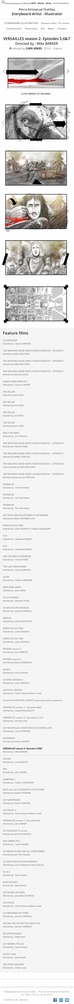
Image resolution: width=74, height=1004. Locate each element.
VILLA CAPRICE (16, 599)
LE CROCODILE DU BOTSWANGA (23, 863)
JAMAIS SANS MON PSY (16, 383)
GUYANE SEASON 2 (16, 681)
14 (42, 86)
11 (34, 86)
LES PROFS (22, 904)
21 (62, 86)
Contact (61, 28)
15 (45, 86)
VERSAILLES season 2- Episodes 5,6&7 (22, 750)
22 (65, 86)
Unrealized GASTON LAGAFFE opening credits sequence (33, 700)
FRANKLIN (16, 486)
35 (34, 89)
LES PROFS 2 (22, 812)
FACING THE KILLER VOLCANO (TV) (21, 925)
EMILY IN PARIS (15, 434)
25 (5, 89)
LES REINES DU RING (18, 894)
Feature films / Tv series (55, 23)
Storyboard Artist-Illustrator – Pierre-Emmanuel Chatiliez (37, 991)
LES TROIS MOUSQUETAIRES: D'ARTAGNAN (25, 517)
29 (16, 89)
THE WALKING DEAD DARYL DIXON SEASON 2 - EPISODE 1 (33, 352)
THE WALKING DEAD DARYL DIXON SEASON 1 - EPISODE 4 (33, 445)
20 (60, 86)
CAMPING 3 (18, 781)
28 (14, 89)
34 (31, 89)
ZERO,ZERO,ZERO (14, 589)
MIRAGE (17, 619)
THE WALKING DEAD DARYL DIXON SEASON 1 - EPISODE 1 (33, 455)
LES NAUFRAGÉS (16, 801)
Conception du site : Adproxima (15, 999)
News (51, 28)
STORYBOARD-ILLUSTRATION (21, 23)
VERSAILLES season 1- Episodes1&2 (21, 822)
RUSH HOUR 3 (14, 884)
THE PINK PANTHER (14, 966)
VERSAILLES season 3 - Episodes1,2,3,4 (23, 719)
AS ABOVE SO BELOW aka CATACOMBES (24, 853)
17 (51, 86)
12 (37, 86)
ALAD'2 (15, 671)
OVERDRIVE (16, 740)
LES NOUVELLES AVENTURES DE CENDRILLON (27, 729)
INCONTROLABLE (14, 935)
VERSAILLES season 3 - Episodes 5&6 (22, 709)
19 (57, 86)
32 (25, 89)
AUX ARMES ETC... (15, 842)
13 (39, 86)
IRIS (15, 770)
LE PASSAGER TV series (17, 832)
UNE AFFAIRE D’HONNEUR (17, 558)
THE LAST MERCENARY (17, 568)
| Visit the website (50, 3)
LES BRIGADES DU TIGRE (17, 914)
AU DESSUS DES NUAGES (17, 609)
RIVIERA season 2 (15, 650)
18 (54, 86)
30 (19, 89)
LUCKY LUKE (14, 956)
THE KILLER (13, 393)
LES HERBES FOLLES (15, 945)
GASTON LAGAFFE (22, 691)
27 (11, 89)
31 (22, 89)
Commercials (14, 28)
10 (31, 86)
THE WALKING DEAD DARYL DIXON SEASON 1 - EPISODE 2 (33, 476)
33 (28, 89)
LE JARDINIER (17, 342)
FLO (17, 537)
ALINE (17, 578)
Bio (43, 28)
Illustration (31, 28)
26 (8, 89)
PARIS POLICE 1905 (26, 527)
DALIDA (15, 760)
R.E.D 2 (15, 873)
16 (48, 86)
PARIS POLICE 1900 (16, 630)
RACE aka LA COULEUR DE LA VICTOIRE (23, 791)
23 (68, 86)
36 (37, 89)
